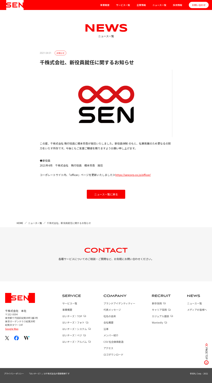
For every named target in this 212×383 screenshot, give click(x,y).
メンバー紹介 (111, 335)
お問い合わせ (199, 5)
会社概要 (108, 322)
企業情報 (141, 5)
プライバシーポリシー (14, 373)
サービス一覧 (123, 5)
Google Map (11, 328)
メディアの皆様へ (197, 309)
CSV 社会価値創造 (114, 341)
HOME (20, 223)
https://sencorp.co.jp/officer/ (133, 175)
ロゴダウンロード (113, 354)
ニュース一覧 (159, 5)
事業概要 (104, 5)
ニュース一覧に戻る (106, 194)
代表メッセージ (112, 309)
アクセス (108, 348)
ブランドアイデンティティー (119, 303)
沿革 (106, 329)
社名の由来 (110, 316)
